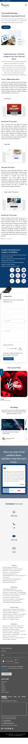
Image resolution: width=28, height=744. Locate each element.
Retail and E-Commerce (7, 632)
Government (23, 634)
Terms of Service (5, 692)
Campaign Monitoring (7, 600)
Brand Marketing (23, 594)
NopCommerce (6, 619)
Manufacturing (16, 632)
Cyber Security (6, 577)
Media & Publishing (15, 629)
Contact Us (6, 27)
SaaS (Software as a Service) (8, 637)
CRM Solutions (5, 570)
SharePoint (15, 611)
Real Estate (14, 626)
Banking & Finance (6, 629)
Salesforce (22, 609)
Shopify (9, 611)
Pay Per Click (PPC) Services (8, 590)
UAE (19, 696)
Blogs (2, 684)
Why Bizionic (4, 682)
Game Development (18, 569)
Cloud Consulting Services (20, 575)
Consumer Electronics (19, 637)
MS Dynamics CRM (15, 609)
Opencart (5, 617)
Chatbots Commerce (15, 597)
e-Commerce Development (15, 570)
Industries (3, 690)
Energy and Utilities (16, 634)
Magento (24, 614)
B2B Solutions (20, 626)
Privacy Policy (4, 668)
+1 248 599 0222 (7, 721)
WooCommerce (11, 617)
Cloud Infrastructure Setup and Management (11, 579)
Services (3, 686)
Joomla (21, 616)
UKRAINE (23, 696)
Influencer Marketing (14, 594)
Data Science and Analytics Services (10, 574)
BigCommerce (18, 617)
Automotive (22, 631)
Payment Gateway (15, 595)
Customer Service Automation (9, 599)
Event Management (20, 599)
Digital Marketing (18, 590)
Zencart (16, 619)
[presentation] (2, 429)
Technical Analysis (6, 602)
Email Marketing (6, 594)
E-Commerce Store (7, 595)
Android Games (21, 611)
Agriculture (14, 639)
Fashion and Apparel (7, 639)
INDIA (15, 696)
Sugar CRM (5, 611)
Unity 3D (17, 616)
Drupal (8, 609)
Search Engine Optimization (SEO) (9, 589)
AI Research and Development (9, 582)
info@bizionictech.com (8, 723)
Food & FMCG (16, 631)
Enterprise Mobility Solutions (8, 575)
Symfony (4, 609)
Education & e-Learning (7, 631)
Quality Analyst (11, 616)
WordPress (15, 614)
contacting (3, 670)
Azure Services (6, 572)
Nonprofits (5, 636)
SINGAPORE (4, 698)
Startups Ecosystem (7, 626)
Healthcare (11, 627)
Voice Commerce (6, 597)
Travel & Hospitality (19, 627)
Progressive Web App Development (10, 567)
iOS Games (5, 612)
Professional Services (12, 636)
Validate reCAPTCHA (8, 345)
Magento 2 (5, 616)
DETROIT (10, 696)
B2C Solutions (5, 627)
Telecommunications (7, 634)
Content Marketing (21, 592)
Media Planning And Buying (16, 602)
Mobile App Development (8, 569)
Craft (20, 614)
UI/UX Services (6, 592)
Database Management (7, 614)
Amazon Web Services (14, 572)
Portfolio (3, 688)
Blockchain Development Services (9, 580)
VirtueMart (12, 619)
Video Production (13, 592)
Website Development (12, 612)
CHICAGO (4, 696)
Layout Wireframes (16, 600)
